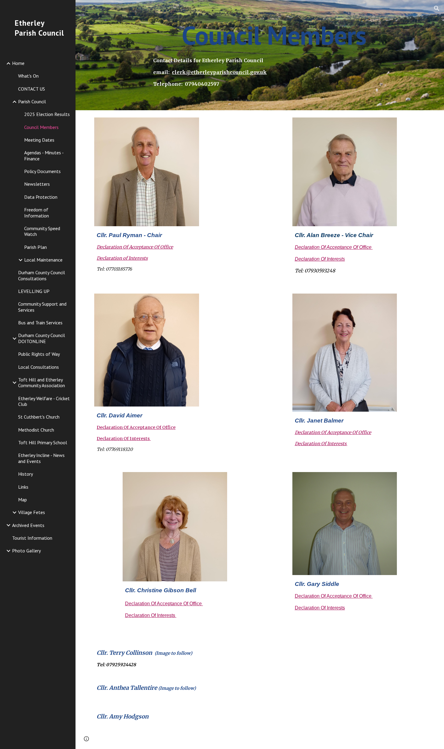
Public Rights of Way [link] (39, 354)
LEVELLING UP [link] (34, 291)
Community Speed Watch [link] (42, 231)
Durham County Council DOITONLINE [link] (41, 338)
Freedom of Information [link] (36, 212)
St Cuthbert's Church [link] (39, 417)
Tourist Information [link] (32, 538)
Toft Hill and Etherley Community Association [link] (41, 382)
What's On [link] (28, 76)
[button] (437, 8)
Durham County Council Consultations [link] (41, 275)
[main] (274, 35)
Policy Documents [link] (42, 171)
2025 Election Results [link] (47, 114)
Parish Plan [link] (35, 247)
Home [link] (18, 63)
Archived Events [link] (28, 525)
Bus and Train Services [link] (40, 323)
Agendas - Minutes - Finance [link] (43, 155)
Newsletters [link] (37, 184)
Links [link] (23, 487)
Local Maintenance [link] (43, 260)
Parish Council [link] (32, 101)
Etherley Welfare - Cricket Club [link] (44, 401)
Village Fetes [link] (31, 512)
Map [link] (22, 500)
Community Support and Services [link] (42, 307)
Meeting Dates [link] (39, 140)
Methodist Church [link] (36, 430)
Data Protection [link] (40, 197)
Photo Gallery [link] (26, 551)
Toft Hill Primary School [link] (42, 442)
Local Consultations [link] (38, 367)
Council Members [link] (41, 127)
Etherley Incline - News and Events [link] (41, 458)
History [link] (25, 474)
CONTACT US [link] (31, 89)
